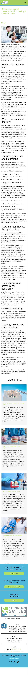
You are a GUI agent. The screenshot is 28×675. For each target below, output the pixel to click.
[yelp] (14, 661)
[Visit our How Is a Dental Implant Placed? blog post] (13, 481)
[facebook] (10, 661)
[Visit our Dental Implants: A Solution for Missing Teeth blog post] (13, 392)
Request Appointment (14, 586)
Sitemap (17, 658)
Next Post (23, 563)
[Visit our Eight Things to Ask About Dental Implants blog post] (13, 436)
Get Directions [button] (14, 573)
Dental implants (5, 44)
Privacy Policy (12, 658)
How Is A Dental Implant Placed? (11, 492)
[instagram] (17, 661)
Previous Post (6, 563)
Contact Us (14, 600)
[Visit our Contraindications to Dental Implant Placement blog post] (13, 525)
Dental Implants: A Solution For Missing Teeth (13, 403)
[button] (25, 2)
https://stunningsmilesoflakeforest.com (12, 361)
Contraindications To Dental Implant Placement (12, 536)
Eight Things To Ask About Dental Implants (12, 447)
